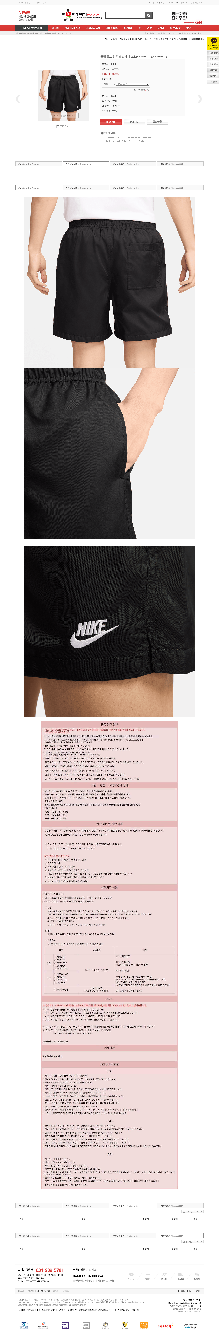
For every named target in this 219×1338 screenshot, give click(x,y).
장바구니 (184, 3)
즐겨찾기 (46, 3)
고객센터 (36, 3)
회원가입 (160, 3)
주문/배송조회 (196, 3)
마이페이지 (171, 3)
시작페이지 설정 (23, 3)
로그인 (151, 3)
